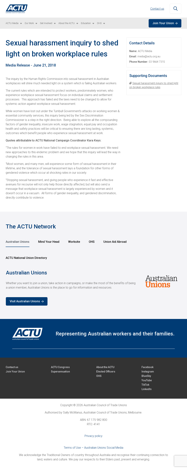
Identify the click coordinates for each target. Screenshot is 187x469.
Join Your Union (163, 23)
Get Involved (46, 23)
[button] (175, 9)
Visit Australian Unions (25, 301)
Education (86, 23)
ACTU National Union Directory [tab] (26, 258)
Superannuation (60, 371)
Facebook (147, 367)
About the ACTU (66, 23)
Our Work (29, 23)
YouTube (147, 380)
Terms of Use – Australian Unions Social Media (93, 447)
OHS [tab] (92, 241)
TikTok (145, 384)
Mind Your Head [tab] (48, 241)
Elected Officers (105, 371)
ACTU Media (12, 23)
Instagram (148, 371)
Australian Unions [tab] (17, 241)
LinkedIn (147, 389)
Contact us (157, 8)
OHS (99, 23)
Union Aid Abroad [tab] (115, 241)
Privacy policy (93, 436)
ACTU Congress (60, 367)
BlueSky (146, 375)
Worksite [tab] (74, 241)
